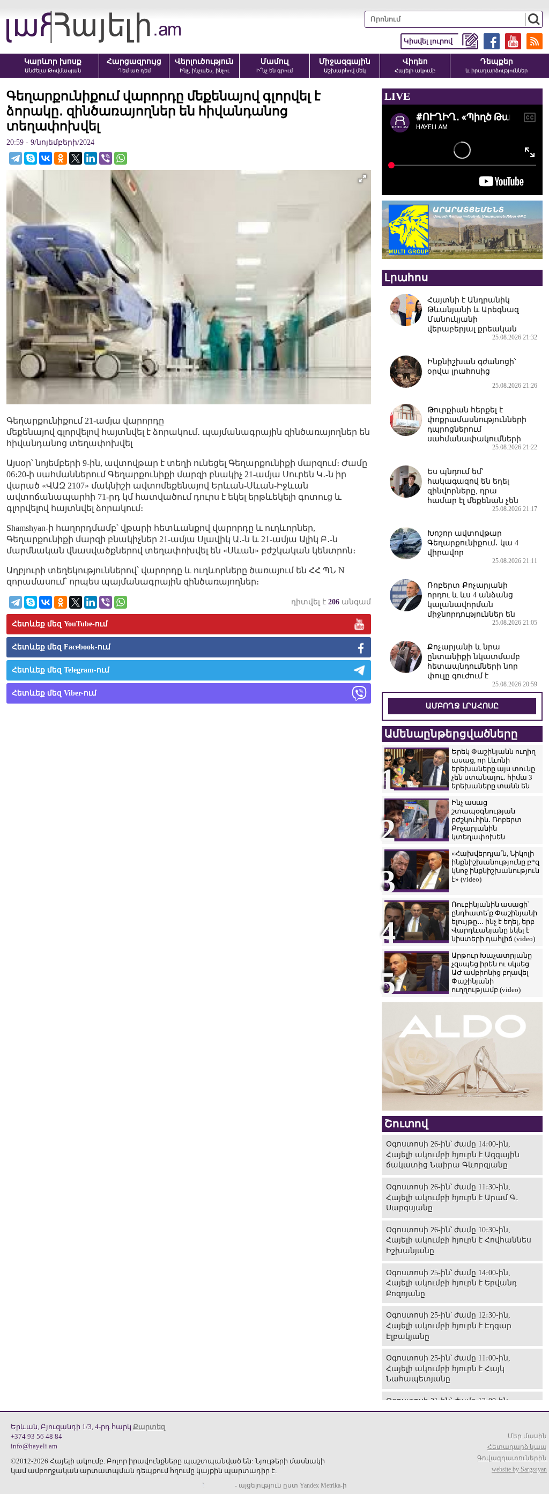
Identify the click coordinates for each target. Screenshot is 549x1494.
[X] (75, 158)
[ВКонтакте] (45, 158)
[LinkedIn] (90, 158)
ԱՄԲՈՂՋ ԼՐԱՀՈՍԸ (462, 706)
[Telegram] (15, 158)
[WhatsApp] (120, 158)
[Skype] (30, 158)
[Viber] (105, 158)
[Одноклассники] (60, 158)
